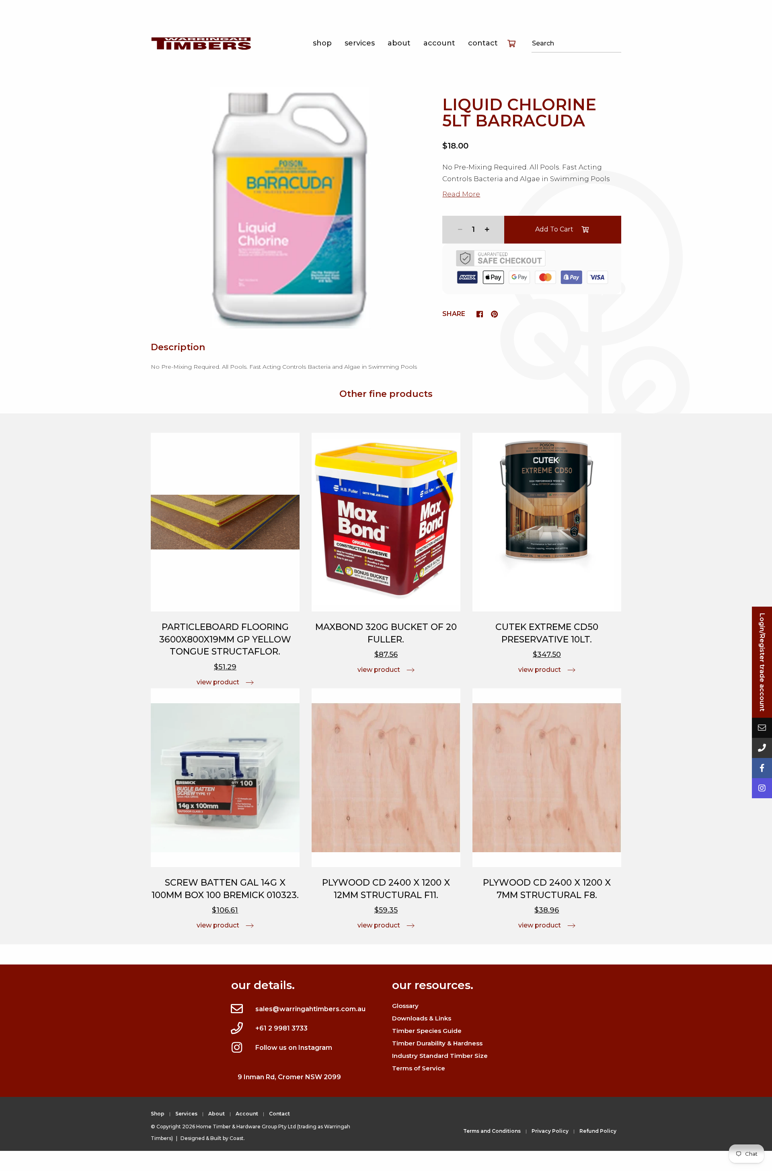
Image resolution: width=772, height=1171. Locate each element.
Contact (483, 43)
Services (360, 43)
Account (439, 43)
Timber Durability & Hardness (437, 1043)
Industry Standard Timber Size (440, 1055)
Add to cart (554, 229)
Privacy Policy (550, 1131)
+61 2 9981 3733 (281, 1028)
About (399, 43)
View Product (218, 682)
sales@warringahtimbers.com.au (310, 1009)
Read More (461, 194)
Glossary (405, 1006)
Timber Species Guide (427, 1031)
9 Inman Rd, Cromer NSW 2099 (289, 1077)
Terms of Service (418, 1068)
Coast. (237, 1138)
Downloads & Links (421, 1018)
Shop (322, 43)
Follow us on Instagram (293, 1047)
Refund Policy (597, 1131)
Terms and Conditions (492, 1131)
